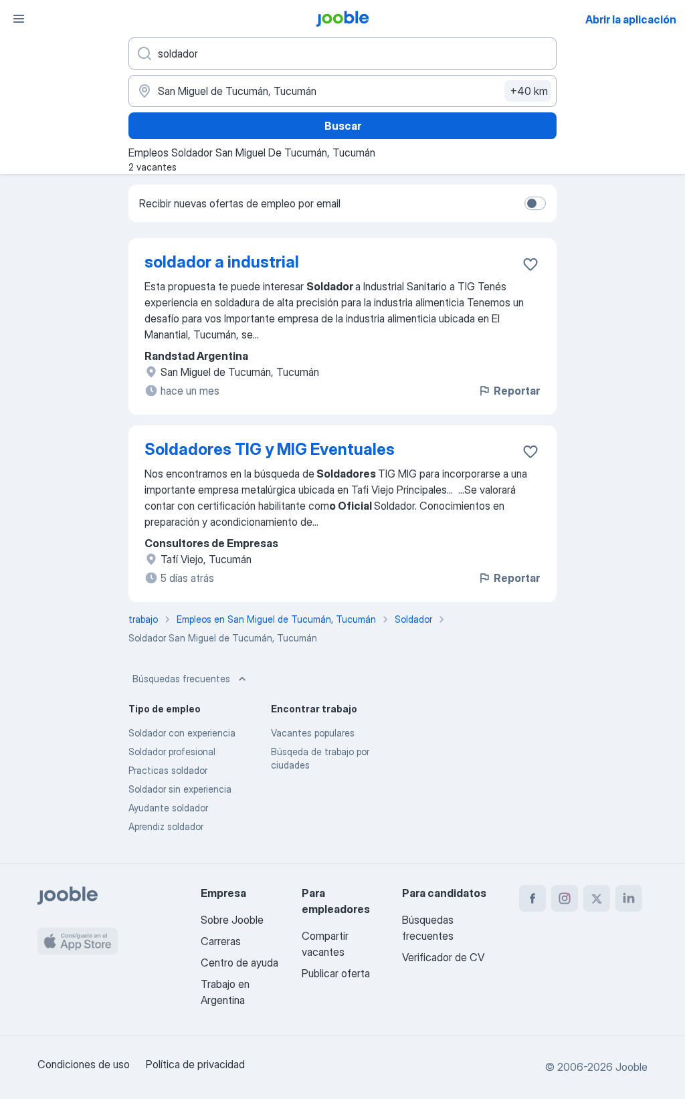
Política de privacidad (195, 1064)
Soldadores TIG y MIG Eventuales (269, 449)
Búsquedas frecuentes (181, 678)
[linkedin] (628, 898)
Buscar (342, 125)
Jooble (631, 1067)
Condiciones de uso (83, 1064)
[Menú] (18, 18)
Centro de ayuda (239, 962)
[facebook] (532, 898)
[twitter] (596, 898)
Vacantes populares (313, 732)
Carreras (221, 941)
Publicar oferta (336, 973)
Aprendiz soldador (165, 826)
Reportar (517, 390)
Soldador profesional (171, 751)
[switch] (535, 203)
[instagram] (564, 898)
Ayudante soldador (168, 807)
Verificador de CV (443, 957)
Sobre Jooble (232, 919)
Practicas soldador (167, 770)
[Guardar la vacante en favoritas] (530, 264)
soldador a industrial (221, 262)
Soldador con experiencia (181, 732)
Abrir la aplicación (630, 19)
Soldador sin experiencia (179, 789)
